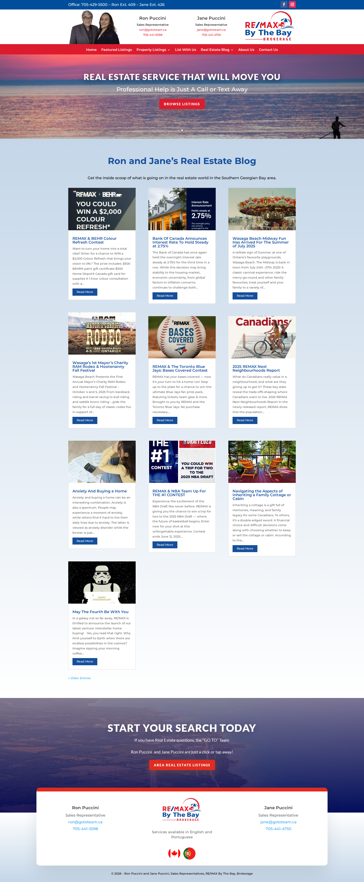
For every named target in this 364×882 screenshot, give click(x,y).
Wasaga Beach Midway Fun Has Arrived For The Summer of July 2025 (261, 242)
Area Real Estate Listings (182, 765)
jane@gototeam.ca (211, 30)
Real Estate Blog (215, 49)
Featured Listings (116, 49)
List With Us (185, 49)
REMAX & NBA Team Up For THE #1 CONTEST (179, 493)
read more (85, 292)
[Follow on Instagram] (292, 4)
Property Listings (151, 49)
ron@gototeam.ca (152, 30)
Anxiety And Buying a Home (99, 491)
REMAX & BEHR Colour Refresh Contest (94, 240)
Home (91, 49)
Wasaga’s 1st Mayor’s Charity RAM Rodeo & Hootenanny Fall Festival (100, 366)
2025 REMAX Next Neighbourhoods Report (256, 368)
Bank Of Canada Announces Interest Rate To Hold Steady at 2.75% (180, 242)
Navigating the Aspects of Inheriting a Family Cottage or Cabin (262, 495)
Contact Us (268, 49)
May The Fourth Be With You (100, 612)
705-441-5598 (152, 35)
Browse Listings (182, 104)
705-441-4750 (211, 35)
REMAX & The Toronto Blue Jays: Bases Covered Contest (180, 368)
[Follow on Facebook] (284, 4)
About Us (246, 49)
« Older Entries (79, 678)
